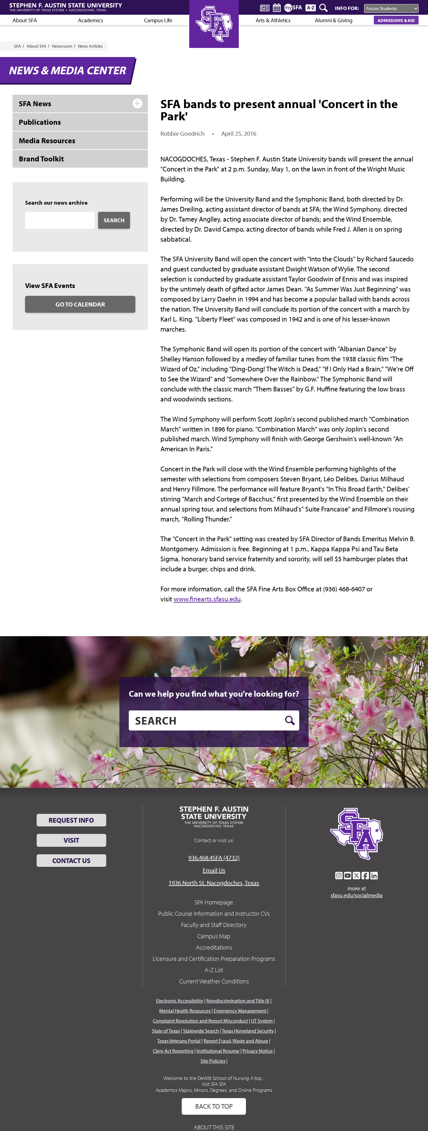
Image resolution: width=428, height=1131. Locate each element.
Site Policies (213, 1061)
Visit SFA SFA (214, 1084)
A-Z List (214, 970)
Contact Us (71, 860)
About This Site (214, 1127)
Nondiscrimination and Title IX (237, 1000)
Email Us (214, 870)
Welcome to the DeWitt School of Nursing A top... (214, 1078)
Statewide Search (201, 1031)
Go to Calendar (80, 304)
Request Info (71, 820)
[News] (264, 7)
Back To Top (214, 1106)
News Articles (90, 46)
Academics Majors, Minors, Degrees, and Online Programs (214, 1090)
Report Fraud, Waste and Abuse (236, 1041)
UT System (262, 1021)
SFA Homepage (214, 902)
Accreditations (214, 947)
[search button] (290, 720)
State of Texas (166, 1031)
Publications (40, 122)
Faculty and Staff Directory (214, 925)
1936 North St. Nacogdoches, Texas (214, 883)
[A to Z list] (310, 7)
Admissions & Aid (396, 20)
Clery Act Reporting (173, 1051)
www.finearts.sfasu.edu (207, 598)
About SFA (25, 20)
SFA (17, 46)
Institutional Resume (217, 1051)
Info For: (347, 8)
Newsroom (62, 46)
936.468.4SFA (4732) (214, 857)
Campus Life (158, 20)
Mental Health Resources (185, 1011)
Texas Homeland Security (248, 1031)
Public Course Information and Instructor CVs (213, 913)
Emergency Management (240, 1011)
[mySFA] (293, 8)
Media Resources (47, 140)
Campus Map (213, 936)
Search (114, 220)
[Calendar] (277, 8)
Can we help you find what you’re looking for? (214, 694)
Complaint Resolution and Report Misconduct (200, 1021)
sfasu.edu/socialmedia (357, 895)
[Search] (324, 8)
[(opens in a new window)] (339, 876)
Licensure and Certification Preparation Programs (214, 958)
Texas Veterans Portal (179, 1041)
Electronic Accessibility (179, 1000)
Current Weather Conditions (214, 981)
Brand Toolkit (41, 158)
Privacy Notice (258, 1051)
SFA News (35, 103)
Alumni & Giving (333, 20)
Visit (71, 840)
